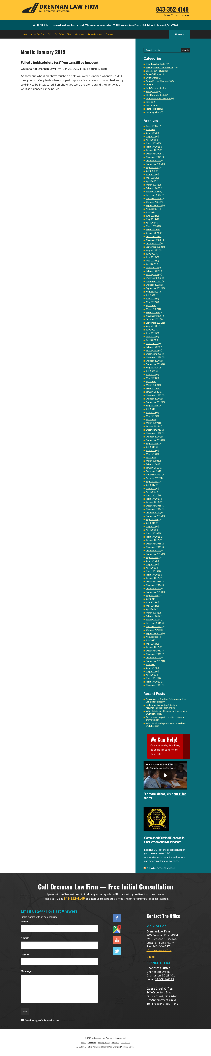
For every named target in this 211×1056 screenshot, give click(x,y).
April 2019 (151, 419)
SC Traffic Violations (92, 1047)
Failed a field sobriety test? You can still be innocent (59, 62)
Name (24, 921)
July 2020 (150, 371)
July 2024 (150, 212)
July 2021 (150, 329)
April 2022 (151, 305)
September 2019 (154, 402)
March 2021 (152, 343)
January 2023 (152, 274)
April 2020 (151, 381)
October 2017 (153, 478)
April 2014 (151, 609)
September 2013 (154, 633)
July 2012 (150, 664)
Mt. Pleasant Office (159, 950)
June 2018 (151, 450)
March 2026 (152, 143)
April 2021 (151, 340)
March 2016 (152, 533)
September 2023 (154, 246)
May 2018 (151, 454)
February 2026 (153, 146)
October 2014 (153, 588)
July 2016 (150, 523)
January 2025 (152, 191)
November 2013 (153, 626)
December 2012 (153, 650)
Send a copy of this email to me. (42, 1020)
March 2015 (152, 571)
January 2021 (152, 350)
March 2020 (152, 385)
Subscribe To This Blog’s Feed (161, 868)
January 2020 (152, 391)
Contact (109, 34)
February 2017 (153, 498)
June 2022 (151, 298)
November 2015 (153, 547)
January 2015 (152, 578)
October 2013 (153, 630)
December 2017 (153, 471)
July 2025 (150, 171)
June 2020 (151, 374)
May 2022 (151, 302)
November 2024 (153, 198)
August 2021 (152, 326)
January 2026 (152, 150)
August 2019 (152, 405)
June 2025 (151, 174)
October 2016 (153, 512)
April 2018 (151, 457)
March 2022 (152, 309)
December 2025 (153, 153)
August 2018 (152, 443)
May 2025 (151, 177)
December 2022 (153, 278)
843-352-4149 (172, 9)
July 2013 (150, 640)
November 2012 (153, 654)
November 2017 (153, 474)
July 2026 (150, 129)
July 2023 (150, 253)
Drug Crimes (152, 77)
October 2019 (153, 398)
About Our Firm (37, 34)
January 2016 (152, 540)
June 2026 (151, 133)
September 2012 (154, 661)
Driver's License (153, 74)
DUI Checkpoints (154, 88)
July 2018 (150, 447)
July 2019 (150, 409)
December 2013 (153, 623)
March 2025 (152, 184)
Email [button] (181, 34)
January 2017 (152, 502)
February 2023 (153, 271)
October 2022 (153, 284)
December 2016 (153, 505)
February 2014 (153, 616)
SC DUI (79, 1047)
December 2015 (153, 543)
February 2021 (153, 347)
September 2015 (154, 554)
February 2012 (153, 681)
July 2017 (150, 485)
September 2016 (154, 516)
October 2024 (153, 202)
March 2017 (152, 495)
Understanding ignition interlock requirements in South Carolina (161, 706)
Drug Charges (114, 1047)
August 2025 (152, 167)
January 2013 (152, 647)
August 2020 (152, 367)
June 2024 (151, 215)
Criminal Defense (128, 1047)
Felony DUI (151, 91)
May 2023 (151, 260)
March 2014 (152, 612)
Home (24, 34)
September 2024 (154, 205)
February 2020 (153, 388)
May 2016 (151, 526)
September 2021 (154, 322)
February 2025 (153, 188)
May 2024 (151, 219)
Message (26, 971)
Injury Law (79, 34)
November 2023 (153, 240)
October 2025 (153, 160)
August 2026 (152, 126)
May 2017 (151, 488)
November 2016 (153, 509)
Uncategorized (153, 112)
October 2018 (153, 436)
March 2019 (152, 423)
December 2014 (153, 581)
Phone (25, 954)
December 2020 (153, 353)
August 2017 (152, 481)
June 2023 (151, 257)
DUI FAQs (59, 34)
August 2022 (152, 291)
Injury (104, 1047)
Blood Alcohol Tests (155, 64)
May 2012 (151, 671)
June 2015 (151, 561)
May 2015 (151, 564)
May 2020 (151, 378)
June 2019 (151, 412)
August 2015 (152, 557)
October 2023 (153, 243)
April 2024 (151, 222)
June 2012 (151, 668)
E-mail (151, 956)
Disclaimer (92, 1042)
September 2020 (154, 364)
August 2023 (152, 250)
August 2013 (152, 636)
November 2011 (153, 685)
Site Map (115, 1042)
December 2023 (153, 236)
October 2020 (153, 360)
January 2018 (152, 467)
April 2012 (151, 674)
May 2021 (151, 336)
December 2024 (153, 195)
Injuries (149, 102)
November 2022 (153, 281)
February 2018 (153, 464)
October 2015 (153, 550)
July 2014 (150, 599)
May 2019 (151, 416)
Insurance (150, 105)
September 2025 (154, 164)
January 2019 (152, 426)
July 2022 (150, 295)
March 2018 (152, 460)
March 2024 (152, 226)
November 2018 (153, 433)
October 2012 (153, 657)
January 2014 (152, 619)
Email (25, 938)
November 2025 (153, 157)
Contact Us (125, 1042)
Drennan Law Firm (49, 68)
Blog (69, 34)
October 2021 (153, 319)
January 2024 (152, 233)
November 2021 (153, 316)
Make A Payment (94, 34)
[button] (208, 1035)
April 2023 (151, 264)
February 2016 (153, 536)
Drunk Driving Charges (157, 81)
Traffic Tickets (153, 108)
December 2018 (153, 429)
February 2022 (153, 312)
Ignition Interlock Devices (158, 98)
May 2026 (151, 136)
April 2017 (151, 492)
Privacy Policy (104, 1042)
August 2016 (152, 519)
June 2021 (151, 333)
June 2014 (151, 602)
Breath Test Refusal (155, 70)
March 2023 (152, 267)
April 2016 (151, 530)
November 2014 (153, 585)
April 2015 (151, 567)
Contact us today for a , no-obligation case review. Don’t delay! (165, 749)
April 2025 (151, 181)
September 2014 (154, 592)
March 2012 (152, 678)
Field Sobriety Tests (95, 68)
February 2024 (153, 229)
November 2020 (153, 357)
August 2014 (152, 595)
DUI (49, 34)
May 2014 (151, 605)
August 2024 (152, 209)
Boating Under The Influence (159, 67)
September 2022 (154, 288)
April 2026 (151, 139)
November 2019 (153, 395)
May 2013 (151, 643)
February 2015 (153, 574)
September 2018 (154, 440)
